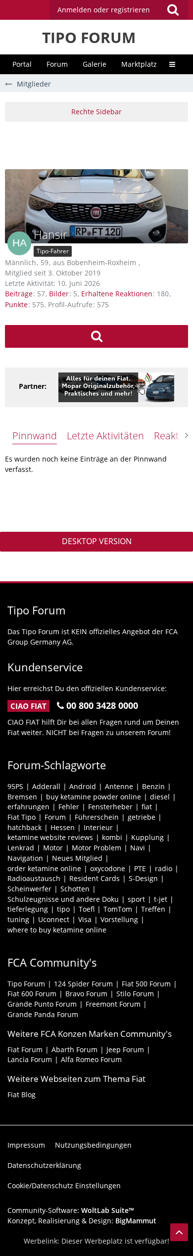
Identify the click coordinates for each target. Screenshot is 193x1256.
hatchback (24, 827)
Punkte (16, 304)
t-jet (160, 899)
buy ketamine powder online (93, 796)
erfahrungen (28, 806)
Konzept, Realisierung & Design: (81, 1220)
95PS (15, 786)
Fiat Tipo (21, 817)
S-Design (143, 878)
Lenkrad (20, 847)
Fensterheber (110, 806)
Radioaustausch (33, 878)
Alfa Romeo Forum (91, 1059)
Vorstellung (119, 919)
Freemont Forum (113, 1004)
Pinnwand (34, 435)
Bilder (59, 293)
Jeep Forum (125, 1049)
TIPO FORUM (89, 37)
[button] (119, 10)
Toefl (87, 909)
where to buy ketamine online (56, 929)
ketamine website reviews (50, 837)
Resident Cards (94, 878)
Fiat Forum (25, 1049)
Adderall (46, 786)
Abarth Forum (74, 1049)
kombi (112, 837)
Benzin (153, 786)
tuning (18, 919)
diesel (160, 796)
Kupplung (147, 837)
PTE (140, 868)
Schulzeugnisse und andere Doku (63, 899)
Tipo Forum (26, 983)
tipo (63, 909)
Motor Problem (96, 847)
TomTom (117, 909)
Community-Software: (70, 1210)
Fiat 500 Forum (146, 983)
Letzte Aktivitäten (105, 435)
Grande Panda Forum (42, 1014)
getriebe (141, 817)
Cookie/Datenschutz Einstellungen (64, 1185)
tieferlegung (27, 909)
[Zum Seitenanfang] (179, 1232)
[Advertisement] (99, 144)
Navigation (25, 858)
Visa (85, 919)
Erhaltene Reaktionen (116, 293)
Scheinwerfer (29, 888)
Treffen (153, 909)
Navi (137, 847)
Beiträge (19, 293)
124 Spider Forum (83, 983)
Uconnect (53, 919)
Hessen (62, 827)
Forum (55, 817)
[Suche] (172, 10)
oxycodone (107, 868)
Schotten (75, 888)
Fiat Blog (21, 1094)
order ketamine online (44, 868)
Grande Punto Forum (42, 1004)
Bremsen (22, 796)
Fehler (68, 806)
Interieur (98, 827)
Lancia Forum (29, 1059)
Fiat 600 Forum (31, 993)
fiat (147, 806)
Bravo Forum (86, 993)
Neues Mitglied (77, 858)
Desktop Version (97, 541)
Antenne (119, 786)
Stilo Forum (135, 993)
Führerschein (97, 817)
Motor (53, 847)
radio (163, 868)
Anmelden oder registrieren (103, 9)
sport (136, 899)
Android (82, 786)
